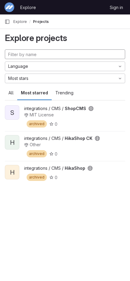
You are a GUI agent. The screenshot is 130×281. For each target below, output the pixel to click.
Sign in (116, 7)
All (11, 92)
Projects (41, 21)
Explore (28, 7)
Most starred (34, 92)
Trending (64, 92)
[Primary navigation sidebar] (7, 22)
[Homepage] (9, 7)
